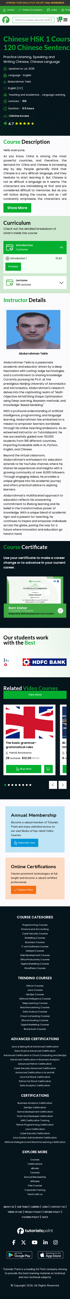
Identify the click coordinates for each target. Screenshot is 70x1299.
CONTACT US (57, 1206)
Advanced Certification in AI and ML (35, 1072)
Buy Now (25, 769)
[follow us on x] (23, 1243)
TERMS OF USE (15, 1211)
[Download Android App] (19, 1255)
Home (9, 9)
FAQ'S (45, 1217)
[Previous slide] (53, 785)
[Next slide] (63, 785)
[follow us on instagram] (55, 1243)
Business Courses (35, 942)
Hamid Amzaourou (20, 752)
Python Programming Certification (35, 1124)
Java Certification (35, 1129)
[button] (5, 785)
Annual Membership (35, 1177)
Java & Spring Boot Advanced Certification (35, 1046)
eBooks (35, 1168)
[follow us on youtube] (35, 1243)
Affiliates (35, 1181)
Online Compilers (31, 9)
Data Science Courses (35, 1011)
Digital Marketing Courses (35, 963)
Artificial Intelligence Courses (35, 998)
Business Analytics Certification (35, 1103)
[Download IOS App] (50, 1255)
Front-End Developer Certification (35, 1116)
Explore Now (25, 889)
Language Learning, (54, 95)
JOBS (45, 1206)
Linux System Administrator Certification (35, 1137)
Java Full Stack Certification (35, 1076)
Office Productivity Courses (35, 959)
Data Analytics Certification (35, 1085)
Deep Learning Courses (35, 1003)
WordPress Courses (35, 968)
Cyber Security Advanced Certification (35, 1068)
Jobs (52, 9)
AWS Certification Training (35, 1120)
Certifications (35, 1163)
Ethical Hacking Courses (35, 1020)
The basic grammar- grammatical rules (21, 745)
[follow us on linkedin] (45, 1243)
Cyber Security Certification (35, 1133)
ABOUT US (8, 1206)
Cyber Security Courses (35, 933)
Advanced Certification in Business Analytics (35, 1059)
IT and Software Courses (35, 946)
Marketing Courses (35, 937)
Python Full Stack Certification (35, 1081)
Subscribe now (26, 842)
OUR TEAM (22, 1206)
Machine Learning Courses (35, 1007)
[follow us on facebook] (13, 1243)
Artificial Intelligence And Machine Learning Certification (35, 1142)
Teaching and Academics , (25, 95)
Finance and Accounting (35, 929)
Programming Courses (35, 924)
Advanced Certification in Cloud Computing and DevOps (35, 1055)
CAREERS (34, 1206)
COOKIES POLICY (30, 1217)
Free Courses (35, 1185)
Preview (13, 266)
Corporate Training (35, 1189)
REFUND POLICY (52, 1211)
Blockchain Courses (35, 1029)
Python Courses (34, 985)
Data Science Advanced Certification (35, 1050)
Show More (17, 207)
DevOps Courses (35, 994)
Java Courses (35, 990)
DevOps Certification (35, 1107)
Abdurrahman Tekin (19, 81)
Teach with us (35, 1194)
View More (35, 694)
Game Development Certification (35, 1111)
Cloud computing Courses (35, 1016)
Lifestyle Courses (35, 950)
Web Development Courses (35, 955)
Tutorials (35, 1172)
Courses (34, 1159)
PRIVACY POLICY (33, 1211)
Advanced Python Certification (35, 1063)
